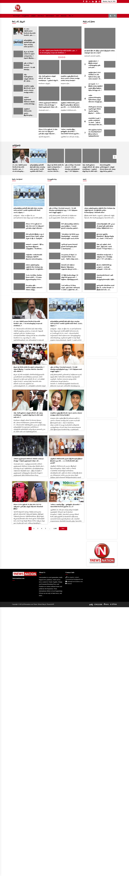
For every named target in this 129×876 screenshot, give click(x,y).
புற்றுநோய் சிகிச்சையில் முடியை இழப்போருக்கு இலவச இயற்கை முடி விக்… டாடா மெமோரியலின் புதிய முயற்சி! (29, 112)
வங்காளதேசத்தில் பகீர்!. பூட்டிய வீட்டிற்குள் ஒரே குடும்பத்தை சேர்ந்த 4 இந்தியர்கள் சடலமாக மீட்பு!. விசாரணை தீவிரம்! (106, 226)
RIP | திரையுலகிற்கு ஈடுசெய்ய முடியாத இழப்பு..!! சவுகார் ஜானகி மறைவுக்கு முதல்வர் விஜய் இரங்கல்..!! (70, 226)
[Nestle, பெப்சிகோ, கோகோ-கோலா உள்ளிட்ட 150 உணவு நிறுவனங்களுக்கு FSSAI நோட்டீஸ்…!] (19, 276)
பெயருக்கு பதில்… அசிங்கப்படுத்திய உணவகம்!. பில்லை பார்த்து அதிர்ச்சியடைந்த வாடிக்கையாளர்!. (34, 288)
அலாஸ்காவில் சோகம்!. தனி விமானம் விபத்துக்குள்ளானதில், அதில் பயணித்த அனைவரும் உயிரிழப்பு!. (105, 277)
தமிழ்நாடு (33, 15)
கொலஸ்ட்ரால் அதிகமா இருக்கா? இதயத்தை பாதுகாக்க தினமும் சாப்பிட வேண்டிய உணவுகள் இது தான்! (70, 267)
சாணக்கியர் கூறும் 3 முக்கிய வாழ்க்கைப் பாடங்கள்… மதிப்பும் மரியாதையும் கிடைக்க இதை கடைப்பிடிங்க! (95, 121)
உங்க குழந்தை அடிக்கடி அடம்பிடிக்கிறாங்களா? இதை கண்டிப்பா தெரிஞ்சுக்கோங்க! (95, 133)
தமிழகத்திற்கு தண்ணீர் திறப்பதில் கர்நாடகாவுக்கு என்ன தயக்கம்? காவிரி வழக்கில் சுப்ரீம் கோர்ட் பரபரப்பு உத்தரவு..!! (29, 43)
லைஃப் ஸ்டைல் (41, 15)
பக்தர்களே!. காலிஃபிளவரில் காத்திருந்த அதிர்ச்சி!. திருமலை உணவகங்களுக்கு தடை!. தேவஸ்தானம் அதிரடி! (34, 257)
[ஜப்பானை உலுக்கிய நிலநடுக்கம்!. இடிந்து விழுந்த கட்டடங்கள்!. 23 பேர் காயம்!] (90, 235)
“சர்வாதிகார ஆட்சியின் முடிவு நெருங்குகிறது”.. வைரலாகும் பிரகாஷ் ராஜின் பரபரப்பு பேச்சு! (70, 236)
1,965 (55, 528)
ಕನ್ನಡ (113, 604)
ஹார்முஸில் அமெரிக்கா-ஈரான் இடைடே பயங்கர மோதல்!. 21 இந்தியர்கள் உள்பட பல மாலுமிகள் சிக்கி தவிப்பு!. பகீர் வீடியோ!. (105, 288)
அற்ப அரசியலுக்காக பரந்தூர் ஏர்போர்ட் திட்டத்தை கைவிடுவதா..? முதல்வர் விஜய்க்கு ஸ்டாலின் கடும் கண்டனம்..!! (29, 78)
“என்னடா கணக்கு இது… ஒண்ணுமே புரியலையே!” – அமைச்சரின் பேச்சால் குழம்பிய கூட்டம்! (70, 132)
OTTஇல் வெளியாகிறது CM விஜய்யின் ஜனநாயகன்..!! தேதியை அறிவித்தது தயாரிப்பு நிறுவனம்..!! (70, 277)
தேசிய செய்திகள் (50, 15)
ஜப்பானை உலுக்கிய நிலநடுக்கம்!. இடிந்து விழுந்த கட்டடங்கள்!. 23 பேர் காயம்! (105, 236)
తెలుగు (106, 604)
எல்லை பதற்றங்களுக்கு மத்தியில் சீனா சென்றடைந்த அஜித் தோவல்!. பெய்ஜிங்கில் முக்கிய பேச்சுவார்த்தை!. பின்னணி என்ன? (34, 267)
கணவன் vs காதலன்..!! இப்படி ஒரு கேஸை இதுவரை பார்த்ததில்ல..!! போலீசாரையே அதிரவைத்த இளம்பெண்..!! (35, 247)
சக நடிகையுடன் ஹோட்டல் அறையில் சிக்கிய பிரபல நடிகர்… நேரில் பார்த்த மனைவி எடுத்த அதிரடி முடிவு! (70, 257)
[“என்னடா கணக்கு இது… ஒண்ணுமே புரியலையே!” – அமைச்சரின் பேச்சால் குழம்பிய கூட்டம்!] (71, 120)
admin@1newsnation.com (75, 581)
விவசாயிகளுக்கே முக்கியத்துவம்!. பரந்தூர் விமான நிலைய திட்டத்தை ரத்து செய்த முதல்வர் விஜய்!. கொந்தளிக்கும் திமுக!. (107, 168)
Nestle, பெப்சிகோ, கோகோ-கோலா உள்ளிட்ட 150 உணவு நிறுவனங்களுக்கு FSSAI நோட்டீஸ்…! (34, 277)
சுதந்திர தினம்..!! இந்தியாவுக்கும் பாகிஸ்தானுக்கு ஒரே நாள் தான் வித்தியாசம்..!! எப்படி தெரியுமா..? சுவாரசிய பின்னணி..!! (94, 64)
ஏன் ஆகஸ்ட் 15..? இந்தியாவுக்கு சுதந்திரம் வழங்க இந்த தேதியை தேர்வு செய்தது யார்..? (95, 87)
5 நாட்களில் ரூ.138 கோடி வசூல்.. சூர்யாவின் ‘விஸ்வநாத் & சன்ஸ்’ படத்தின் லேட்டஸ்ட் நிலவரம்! (70, 288)
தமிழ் (91, 604)
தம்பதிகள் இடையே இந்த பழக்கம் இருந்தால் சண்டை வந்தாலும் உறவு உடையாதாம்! (99, 52)
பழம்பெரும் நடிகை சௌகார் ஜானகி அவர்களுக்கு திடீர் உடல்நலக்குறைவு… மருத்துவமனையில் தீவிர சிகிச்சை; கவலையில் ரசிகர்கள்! (69, 247)
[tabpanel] (60, 40)
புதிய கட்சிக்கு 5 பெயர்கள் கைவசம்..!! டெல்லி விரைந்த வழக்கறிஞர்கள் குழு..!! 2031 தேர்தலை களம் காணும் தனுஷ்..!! (29, 66)
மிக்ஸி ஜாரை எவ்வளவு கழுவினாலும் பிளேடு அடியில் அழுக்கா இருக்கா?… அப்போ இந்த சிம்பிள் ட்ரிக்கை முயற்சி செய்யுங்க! (95, 110)
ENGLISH (98, 604)
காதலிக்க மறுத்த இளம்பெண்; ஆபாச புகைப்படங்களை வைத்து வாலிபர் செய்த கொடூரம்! (29, 89)
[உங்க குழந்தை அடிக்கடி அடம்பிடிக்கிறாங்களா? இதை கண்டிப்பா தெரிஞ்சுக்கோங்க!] (109, 133)
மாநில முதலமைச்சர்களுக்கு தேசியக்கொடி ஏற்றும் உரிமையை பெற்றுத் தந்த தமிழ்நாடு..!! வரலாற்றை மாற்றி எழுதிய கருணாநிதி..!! (95, 99)
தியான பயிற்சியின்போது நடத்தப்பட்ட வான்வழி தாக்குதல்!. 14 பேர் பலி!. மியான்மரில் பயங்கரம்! (104, 267)
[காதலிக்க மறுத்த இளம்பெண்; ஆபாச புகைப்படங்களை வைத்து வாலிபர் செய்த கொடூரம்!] (18, 88)
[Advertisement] (101, 326)
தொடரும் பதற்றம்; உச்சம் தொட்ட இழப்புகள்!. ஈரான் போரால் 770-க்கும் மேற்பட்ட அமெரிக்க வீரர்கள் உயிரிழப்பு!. (105, 247)
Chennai (69, 583)
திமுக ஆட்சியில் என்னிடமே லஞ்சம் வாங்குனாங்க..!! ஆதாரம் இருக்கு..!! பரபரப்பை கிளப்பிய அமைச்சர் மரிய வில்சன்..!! (29, 55)
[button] (111, 16)
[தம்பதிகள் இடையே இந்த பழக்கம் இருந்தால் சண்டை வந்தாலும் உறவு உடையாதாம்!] (99, 38)
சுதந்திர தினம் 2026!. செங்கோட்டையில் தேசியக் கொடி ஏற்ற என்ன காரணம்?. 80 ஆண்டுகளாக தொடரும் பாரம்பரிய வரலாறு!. (95, 76)
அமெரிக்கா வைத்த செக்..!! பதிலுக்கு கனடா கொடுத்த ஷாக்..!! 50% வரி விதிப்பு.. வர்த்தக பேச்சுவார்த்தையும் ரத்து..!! (105, 257)
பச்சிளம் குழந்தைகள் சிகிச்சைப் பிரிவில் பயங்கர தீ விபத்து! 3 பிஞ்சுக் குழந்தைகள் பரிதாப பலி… (30, 101)
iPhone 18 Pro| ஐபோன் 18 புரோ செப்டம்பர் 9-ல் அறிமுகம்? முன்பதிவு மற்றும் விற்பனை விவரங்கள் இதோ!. (48, 132)
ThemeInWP (50, 604)
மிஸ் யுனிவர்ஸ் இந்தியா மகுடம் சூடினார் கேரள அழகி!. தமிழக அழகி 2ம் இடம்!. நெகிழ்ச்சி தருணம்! (35, 236)
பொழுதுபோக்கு (25, 15)
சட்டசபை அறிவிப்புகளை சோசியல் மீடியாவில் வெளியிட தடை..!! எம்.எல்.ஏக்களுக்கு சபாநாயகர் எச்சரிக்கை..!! (30, 32)
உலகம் (57, 15)
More (70, 15)
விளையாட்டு (63, 15)
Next (115, 157)
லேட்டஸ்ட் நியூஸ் (16, 15)
